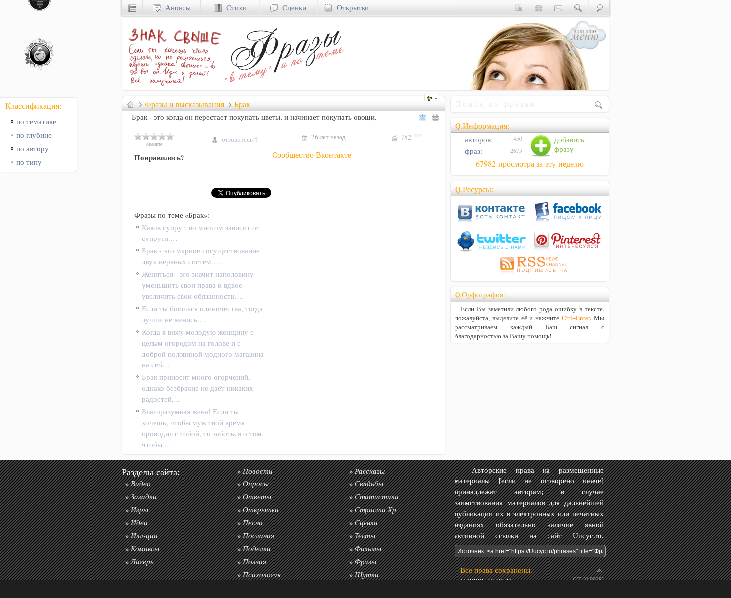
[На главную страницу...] (172, 87)
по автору (32, 148)
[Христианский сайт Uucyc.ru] (132, 7)
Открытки (350, 7)
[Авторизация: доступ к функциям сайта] (599, 7)
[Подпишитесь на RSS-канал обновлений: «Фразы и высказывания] (529, 274)
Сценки (292, 7)
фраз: (472, 151)
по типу (29, 162)
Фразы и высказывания (184, 104)
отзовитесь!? (240, 139)
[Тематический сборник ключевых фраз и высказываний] (284, 87)
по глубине (34, 135)
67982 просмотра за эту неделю (530, 163)
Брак (242, 104)
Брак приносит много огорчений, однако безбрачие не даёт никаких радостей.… (197, 388)
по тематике (36, 121)
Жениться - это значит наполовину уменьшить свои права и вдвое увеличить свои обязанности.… (198, 285)
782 (411, 137)
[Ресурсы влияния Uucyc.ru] (131, 104)
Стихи (234, 7)
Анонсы (176, 7)
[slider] (154, 136)
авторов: (478, 139)
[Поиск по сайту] (578, 7)
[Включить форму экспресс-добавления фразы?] (434, 97)
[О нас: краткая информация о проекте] (519, 7)
